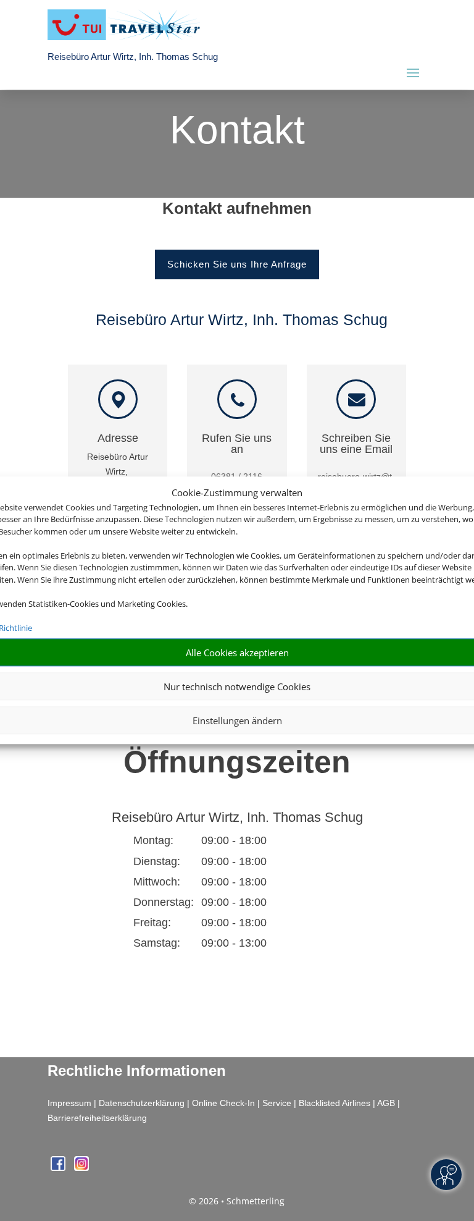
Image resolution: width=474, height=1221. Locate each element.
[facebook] (59, 1167)
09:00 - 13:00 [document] (271, 943)
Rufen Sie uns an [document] (237, 444)
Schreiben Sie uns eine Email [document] (356, 444)
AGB (386, 1103)
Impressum (69, 1103)
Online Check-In (223, 1103)
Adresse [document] (118, 438)
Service (276, 1103)
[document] (237, 211)
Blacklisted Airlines (334, 1103)
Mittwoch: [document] (156, 882)
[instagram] (81, 1167)
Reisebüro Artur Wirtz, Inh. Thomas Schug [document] (237, 818)
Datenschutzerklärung (142, 1103)
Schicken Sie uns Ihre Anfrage (237, 264)
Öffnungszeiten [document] (237, 762)
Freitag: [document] (152, 922)
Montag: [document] (153, 840)
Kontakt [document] (237, 131)
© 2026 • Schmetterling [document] (237, 1201)
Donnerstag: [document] (163, 902)
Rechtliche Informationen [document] (137, 1070)
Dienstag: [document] (156, 861)
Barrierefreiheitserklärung (97, 1118)
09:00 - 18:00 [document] (271, 840)
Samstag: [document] (156, 943)
